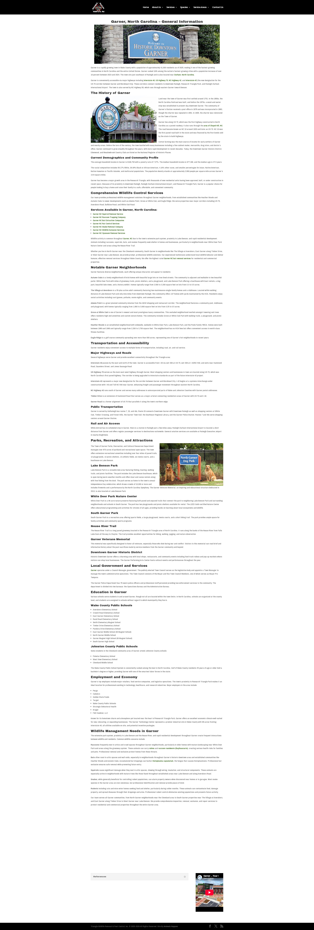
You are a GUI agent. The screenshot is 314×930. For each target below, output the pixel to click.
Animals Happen (171, 926)
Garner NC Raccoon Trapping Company (109, 217)
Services (170, 7)
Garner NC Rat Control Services (106, 223)
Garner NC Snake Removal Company (108, 226)
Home (146, 7)
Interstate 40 (149, 80)
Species (184, 7)
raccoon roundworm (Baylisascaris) (173, 748)
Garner (94, 570)
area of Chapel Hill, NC (213, 125)
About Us (156, 7)
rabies (151, 748)
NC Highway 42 (175, 80)
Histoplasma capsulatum (162, 760)
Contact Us (217, 7)
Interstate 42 (191, 80)
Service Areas (200, 7)
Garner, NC (127, 238)
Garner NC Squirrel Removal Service (108, 214)
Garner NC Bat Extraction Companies (108, 220)
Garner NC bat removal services (177, 258)
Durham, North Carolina (184, 74)
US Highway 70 (162, 80)
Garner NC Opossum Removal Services (109, 233)
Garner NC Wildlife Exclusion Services (108, 229)
